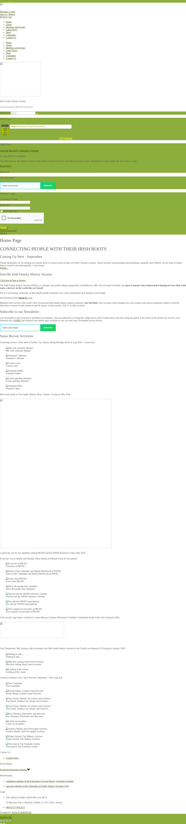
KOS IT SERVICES (21, 812)
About (9, 24)
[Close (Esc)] (10, 820)
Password (4, 205)
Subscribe (48, 185)
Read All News (5, 172)
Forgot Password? (8, 230)
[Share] (7, 820)
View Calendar (65, 139)
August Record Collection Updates (19, 150)
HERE (18, 320)
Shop (8, 32)
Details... (4, 268)
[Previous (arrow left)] (1, 823)
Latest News (11, 30)
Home (8, 22)
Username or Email (9, 199)
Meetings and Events (15, 27)
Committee (11, 35)
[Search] (37, 113)
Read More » (6, 166)
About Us (23, 298)
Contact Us (11, 37)
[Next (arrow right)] (4, 823)
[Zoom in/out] (1, 820)
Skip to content (7, 1)
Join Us (3, 233)
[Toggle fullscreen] (4, 820)
